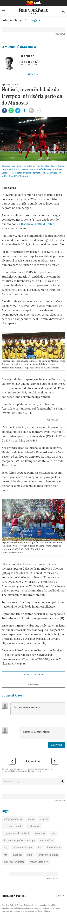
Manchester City (39, 862)
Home (31, 74)
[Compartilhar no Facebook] (4, 110)
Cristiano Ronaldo (13, 826)
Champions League (23, 847)
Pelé (29, 854)
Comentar (56, 745)
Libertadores (53, 847)
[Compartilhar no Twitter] (17, 110)
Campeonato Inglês (47, 854)
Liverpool (17, 854)
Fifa (40, 847)
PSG (5, 847)
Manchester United (14, 862)
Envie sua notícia (33, 674)
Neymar (44, 819)
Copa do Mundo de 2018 (16, 833)
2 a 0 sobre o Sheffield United (35, 224)
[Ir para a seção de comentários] (31, 110)
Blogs (34, 20)
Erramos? (33, 684)
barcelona (39, 833)
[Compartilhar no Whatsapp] (11, 110)
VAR (5, 854)
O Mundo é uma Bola (19, 47)
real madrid (34, 826)
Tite (53, 833)
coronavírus (46, 840)
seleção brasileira (13, 819)
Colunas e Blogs (12, 20)
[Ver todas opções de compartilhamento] (24, 111)
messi (31, 819)
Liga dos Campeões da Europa (19, 840)
